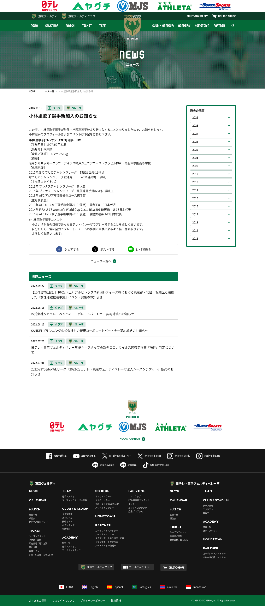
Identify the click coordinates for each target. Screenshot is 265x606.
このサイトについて (63, 600)
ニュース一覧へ (101, 261)
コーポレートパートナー (106, 530)
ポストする (107, 249)
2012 (195, 230)
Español (118, 587)
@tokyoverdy (107, 465)
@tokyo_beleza (153, 455)
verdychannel (88, 455)
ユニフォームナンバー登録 (74, 500)
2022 (195, 150)
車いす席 (33, 547)
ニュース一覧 (47, 91)
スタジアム (67, 517)
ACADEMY (184, 25)
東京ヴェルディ (47, 16)
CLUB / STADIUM (163, 25)
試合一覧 (33, 514)
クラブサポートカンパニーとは (109, 538)
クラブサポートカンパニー (107, 541)
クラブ (56, 108)
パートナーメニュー (104, 534)
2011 (195, 238)
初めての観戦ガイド (38, 522)
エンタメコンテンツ (137, 507)
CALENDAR (51, 25)
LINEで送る (143, 249)
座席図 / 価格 (35, 539)
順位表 (32, 518)
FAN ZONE (136, 491)
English (93, 587)
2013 (195, 222)
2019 (195, 174)
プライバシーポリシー (92, 600)
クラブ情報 (67, 514)
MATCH (70, 25)
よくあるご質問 (37, 600)
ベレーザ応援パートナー (214, 557)
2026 (195, 117)
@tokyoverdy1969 (159, 465)
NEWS (34, 25)
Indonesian (199, 587)
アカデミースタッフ (71, 550)
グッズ (131, 503)
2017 (195, 190)
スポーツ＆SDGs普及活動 (107, 503)
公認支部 (66, 528)
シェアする (71, 249)
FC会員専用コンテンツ (138, 500)
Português (145, 587)
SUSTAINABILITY (197, 16)
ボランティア (68, 525)
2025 (195, 125)
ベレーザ (76, 108)
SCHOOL (102, 491)
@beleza (132, 465)
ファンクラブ (134, 496)
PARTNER (219, 25)
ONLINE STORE (227, 16)
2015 (195, 206)
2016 (195, 198)
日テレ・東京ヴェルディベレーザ (197, 483)
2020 (195, 166)
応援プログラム (135, 511)
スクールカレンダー (104, 507)
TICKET (87, 25)
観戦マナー (67, 521)
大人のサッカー (102, 500)
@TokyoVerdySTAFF (120, 455)
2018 (195, 182)
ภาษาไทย (172, 587)
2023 (195, 142)
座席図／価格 (176, 536)
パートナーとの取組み (105, 545)
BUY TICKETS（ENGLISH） (41, 554)
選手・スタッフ (69, 496)
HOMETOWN (202, 25)
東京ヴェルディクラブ (81, 16)
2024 (195, 134)
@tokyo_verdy (182, 455)
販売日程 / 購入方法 (38, 543)
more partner (130, 439)
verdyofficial (60, 455)
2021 (195, 158)
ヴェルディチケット (140, 567)
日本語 (69, 587)
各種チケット (35, 550)
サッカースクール (103, 496)
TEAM (103, 25)
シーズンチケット (37, 536)
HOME (32, 91)
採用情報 (116, 600)
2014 (195, 214)
